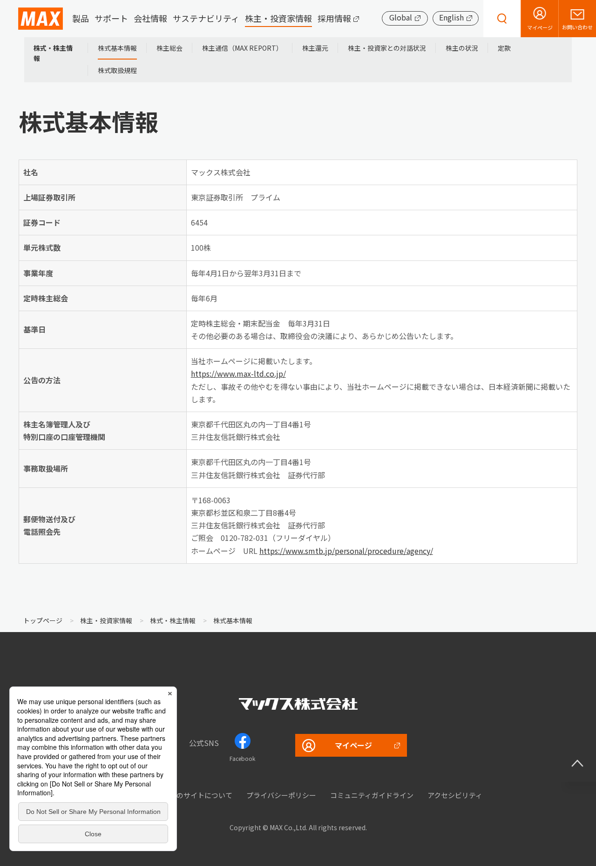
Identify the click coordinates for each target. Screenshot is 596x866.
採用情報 (334, 19)
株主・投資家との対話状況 (387, 48)
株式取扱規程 (117, 70)
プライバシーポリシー (281, 795)
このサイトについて (200, 795)
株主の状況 (462, 48)
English (451, 17)
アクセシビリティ (454, 795)
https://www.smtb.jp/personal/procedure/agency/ (346, 550)
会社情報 (150, 19)
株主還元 (315, 48)
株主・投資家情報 (278, 19)
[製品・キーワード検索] (502, 18)
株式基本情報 (117, 48)
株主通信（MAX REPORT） (242, 48)
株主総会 (169, 48)
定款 (504, 48)
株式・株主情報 (53, 53)
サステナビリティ (206, 19)
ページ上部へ (577, 763)
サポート (111, 19)
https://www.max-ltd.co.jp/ (238, 373)
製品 (80, 19)
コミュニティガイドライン (371, 795)
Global (400, 17)
